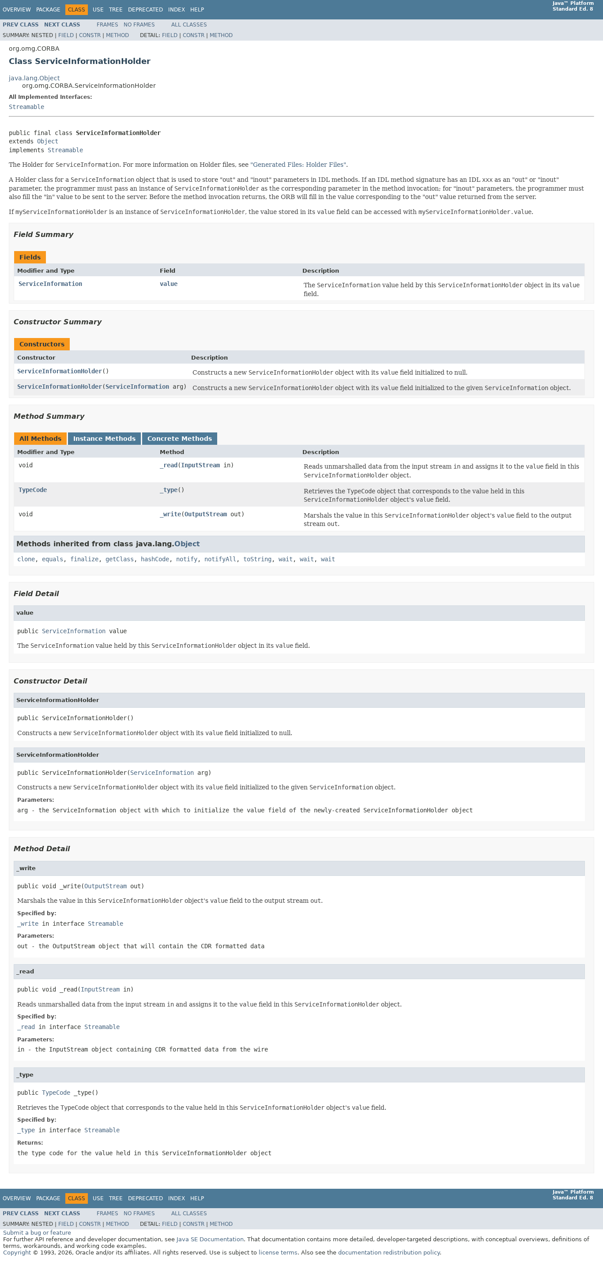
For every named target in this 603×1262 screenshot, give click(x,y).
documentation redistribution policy (389, 1252)
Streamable (26, 106)
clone (26, 559)
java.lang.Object (34, 78)
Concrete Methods (179, 438)
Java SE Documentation (210, 1239)
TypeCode (33, 489)
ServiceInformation (50, 283)
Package (48, 10)
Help (197, 10)
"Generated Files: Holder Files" (298, 164)
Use (98, 10)
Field (66, 35)
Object (47, 141)
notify (186, 559)
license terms (278, 1252)
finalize (84, 559)
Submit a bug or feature (37, 1232)
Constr (90, 35)
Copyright (17, 1252)
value (168, 283)
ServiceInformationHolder (59, 371)
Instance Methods (104, 438)
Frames (107, 25)
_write (170, 514)
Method (117, 35)
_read (168, 465)
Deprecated (145, 10)
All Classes (189, 25)
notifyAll (220, 559)
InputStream (200, 465)
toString (257, 559)
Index (176, 10)
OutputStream (206, 514)
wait (286, 559)
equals (52, 559)
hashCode (155, 559)
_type (168, 489)
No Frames (139, 25)
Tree (116, 10)
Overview (17, 10)
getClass (120, 559)
